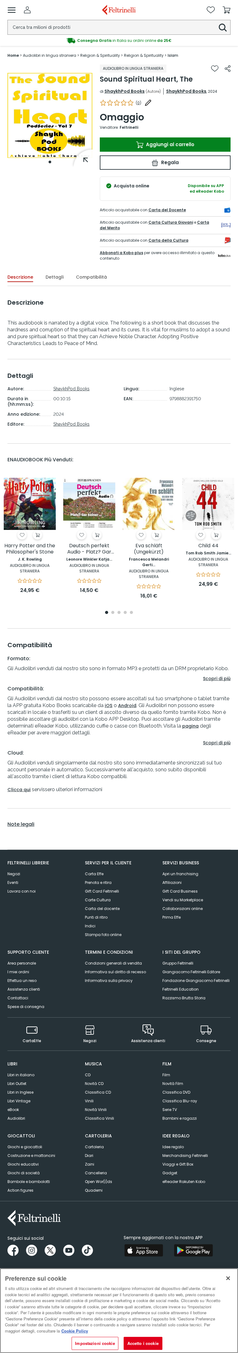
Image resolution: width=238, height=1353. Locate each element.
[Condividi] (228, 68)
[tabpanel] (49, 116)
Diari (89, 1155)
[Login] (27, 10)
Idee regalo (173, 1146)
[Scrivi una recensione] (148, 102)
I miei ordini (18, 971)
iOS (108, 705)
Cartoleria (94, 1146)
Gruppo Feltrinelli (177, 963)
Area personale (21, 963)
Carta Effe (94, 873)
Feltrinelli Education (180, 989)
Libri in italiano (20, 1074)
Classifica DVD (176, 1092)
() (138, 102)
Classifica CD (98, 1092)
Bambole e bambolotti (28, 1181)
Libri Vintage (18, 1101)
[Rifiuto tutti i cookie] (228, 1278)
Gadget (169, 1173)
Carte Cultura (98, 900)
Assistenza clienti (23, 989)
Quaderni (94, 1190)
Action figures (20, 1190)
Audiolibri (16, 1118)
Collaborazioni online (182, 908)
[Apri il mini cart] (226, 10)
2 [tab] (113, 613)
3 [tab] (119, 613)
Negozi (13, 873)
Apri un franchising (180, 873)
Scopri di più (217, 678)
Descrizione (20, 277)
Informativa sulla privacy (109, 980)
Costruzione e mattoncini (31, 1155)
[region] (119, 1310)
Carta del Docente (167, 210)
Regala (169, 162)
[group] (119, 40)
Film (166, 1074)
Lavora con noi (21, 891)
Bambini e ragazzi (179, 1118)
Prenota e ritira (98, 882)
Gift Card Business (180, 891)
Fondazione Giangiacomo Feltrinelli (196, 980)
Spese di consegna (25, 1006)
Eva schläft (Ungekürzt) (149, 549)
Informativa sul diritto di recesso (115, 971)
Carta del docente (102, 908)
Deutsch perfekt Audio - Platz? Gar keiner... (89, 549)
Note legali (20, 824)
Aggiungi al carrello (169, 144)
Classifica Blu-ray (179, 1101)
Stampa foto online (103, 934)
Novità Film (172, 1083)
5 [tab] (131, 613)
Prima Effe (171, 917)
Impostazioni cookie (95, 1343)
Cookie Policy (74, 1331)
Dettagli (55, 277)
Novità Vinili (96, 1109)
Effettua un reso (22, 980)
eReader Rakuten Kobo (183, 1181)
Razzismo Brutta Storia (183, 998)
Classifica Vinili (99, 1118)
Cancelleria (96, 1173)
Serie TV (169, 1109)
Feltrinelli (129, 127)
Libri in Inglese (20, 1092)
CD (87, 1074)
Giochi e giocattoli (24, 1146)
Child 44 (208, 546)
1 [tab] (50, 162)
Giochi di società (23, 1173)
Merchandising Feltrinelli (185, 1155)
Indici (90, 926)
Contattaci (17, 998)
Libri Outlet (16, 1083)
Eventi (12, 882)
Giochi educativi (23, 1164)
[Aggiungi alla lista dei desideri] (214, 68)
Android (127, 705)
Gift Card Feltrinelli (102, 891)
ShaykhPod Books (124, 91)
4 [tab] (125, 613)
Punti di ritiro (96, 917)
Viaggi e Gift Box (177, 1164)
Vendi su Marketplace (182, 900)
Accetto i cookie (143, 1343)
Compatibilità (91, 277)
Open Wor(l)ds (98, 1181)
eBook (13, 1109)
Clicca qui (19, 789)
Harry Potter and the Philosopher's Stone (29, 549)
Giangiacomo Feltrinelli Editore (191, 971)
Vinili (89, 1101)
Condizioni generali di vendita (113, 963)
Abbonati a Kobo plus (121, 252)
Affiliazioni (172, 882)
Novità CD (94, 1083)
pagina (190, 726)
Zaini (89, 1164)
